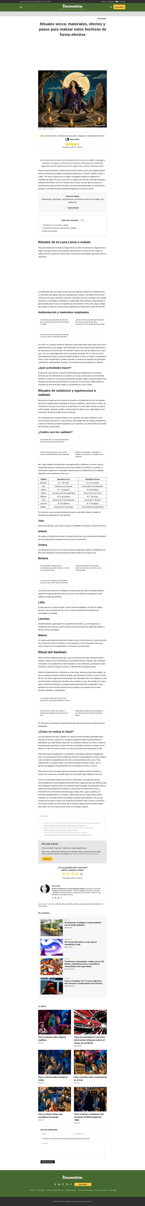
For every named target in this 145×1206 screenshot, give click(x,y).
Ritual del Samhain (50, 231)
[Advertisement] (125, 69)
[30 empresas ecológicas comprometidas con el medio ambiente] (52, 927)
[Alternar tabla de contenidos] (81, 220)
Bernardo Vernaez (69, 969)
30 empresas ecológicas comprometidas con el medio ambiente (82, 923)
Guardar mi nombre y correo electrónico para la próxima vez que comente (66, 1139)
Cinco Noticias (42, 904)
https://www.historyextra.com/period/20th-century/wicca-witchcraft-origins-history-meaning (68, 835)
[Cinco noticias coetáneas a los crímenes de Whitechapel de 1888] (90, 1099)
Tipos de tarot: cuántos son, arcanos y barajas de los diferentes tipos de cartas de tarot (54, 713)
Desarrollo (68, 939)
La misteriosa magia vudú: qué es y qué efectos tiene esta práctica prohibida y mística (55, 699)
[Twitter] (55, 1184)
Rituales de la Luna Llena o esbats (55, 225)
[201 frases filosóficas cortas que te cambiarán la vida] (52, 947)
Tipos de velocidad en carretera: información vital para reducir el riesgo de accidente (89, 1040)
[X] (70, 154)
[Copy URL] (84, 154)
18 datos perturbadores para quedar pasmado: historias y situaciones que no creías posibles (88, 568)
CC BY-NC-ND (50, 129)
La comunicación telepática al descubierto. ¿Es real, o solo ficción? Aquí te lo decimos (54, 581)
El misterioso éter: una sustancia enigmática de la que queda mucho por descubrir (54, 440)
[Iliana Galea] (67, 139)
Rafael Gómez (78, 1046)
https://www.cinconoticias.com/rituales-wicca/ (84, 854)
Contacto (103, 1)
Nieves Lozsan (68, 947)
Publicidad (111, 1)
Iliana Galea (74, 139)
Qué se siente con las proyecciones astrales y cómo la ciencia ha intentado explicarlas (54, 335)
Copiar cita (47, 859)
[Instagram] (55, 897)
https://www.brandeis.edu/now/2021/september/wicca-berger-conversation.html (65, 825)
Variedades (101, 18)
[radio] (64, 874)
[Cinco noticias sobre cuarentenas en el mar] (90, 1062)
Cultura (67, 959)
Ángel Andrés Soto (69, 986)
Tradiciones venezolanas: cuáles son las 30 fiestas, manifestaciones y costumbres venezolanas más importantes (84, 964)
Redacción (41, 1043)
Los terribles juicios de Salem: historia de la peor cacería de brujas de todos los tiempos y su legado (55, 322)
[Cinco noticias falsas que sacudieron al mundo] (54, 1099)
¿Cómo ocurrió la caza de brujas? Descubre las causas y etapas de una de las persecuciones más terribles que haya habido (90, 322)
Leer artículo (73, 207)
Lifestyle (67, 920)
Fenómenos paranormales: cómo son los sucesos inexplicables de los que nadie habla (54, 453)
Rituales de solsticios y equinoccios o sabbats (59, 228)
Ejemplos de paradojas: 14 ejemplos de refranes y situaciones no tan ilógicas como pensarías (89, 454)
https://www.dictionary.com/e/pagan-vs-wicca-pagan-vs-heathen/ (61, 830)
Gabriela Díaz (68, 927)
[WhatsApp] (80, 154)
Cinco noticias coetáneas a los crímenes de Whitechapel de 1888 (89, 1117)
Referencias (44, 816)
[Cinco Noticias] (72, 1177)
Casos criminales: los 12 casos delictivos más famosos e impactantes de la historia (83, 982)
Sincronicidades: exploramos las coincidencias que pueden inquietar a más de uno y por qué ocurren (54, 568)
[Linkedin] (58, 897)
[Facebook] (75, 154)
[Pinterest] (70, 1184)
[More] (89, 154)
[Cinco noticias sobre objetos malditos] (54, 1022)
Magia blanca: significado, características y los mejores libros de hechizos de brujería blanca (89, 713)
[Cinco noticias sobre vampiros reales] (54, 1062)
